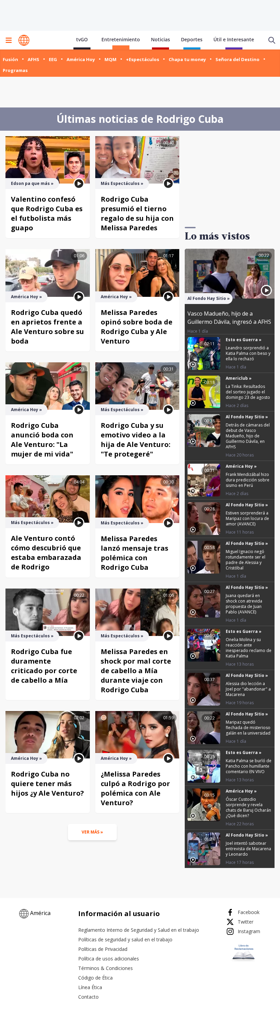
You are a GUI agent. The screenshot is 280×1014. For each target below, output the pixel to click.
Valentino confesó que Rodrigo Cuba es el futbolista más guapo (47, 213)
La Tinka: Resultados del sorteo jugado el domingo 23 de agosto (248, 391)
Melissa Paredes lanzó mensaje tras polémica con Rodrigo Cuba (134, 553)
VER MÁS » (92, 832)
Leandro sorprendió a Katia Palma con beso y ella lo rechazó (248, 353)
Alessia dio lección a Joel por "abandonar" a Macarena (248, 689)
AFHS (33, 59)
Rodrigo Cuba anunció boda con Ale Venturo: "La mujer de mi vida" (42, 440)
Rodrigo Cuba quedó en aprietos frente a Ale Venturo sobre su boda (47, 327)
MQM (110, 59)
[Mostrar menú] (8, 40)
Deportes (191, 39)
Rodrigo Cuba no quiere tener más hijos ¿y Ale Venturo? (47, 783)
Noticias (160, 39)
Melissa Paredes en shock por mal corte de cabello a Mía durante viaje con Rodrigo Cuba (136, 670)
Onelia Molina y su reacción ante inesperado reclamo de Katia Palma (248, 648)
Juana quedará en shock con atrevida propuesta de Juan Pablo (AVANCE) (244, 604)
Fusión (10, 59)
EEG (53, 59)
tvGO (82, 39)
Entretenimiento (120, 39)
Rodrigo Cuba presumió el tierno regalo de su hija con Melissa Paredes (137, 213)
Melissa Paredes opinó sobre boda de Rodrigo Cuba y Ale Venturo (136, 327)
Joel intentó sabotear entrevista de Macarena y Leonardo (248, 848)
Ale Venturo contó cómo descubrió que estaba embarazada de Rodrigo (46, 552)
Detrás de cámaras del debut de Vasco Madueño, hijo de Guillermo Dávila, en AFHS (248, 436)
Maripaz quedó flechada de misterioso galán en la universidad (248, 727)
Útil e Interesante (233, 39)
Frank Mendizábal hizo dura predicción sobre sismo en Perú (247, 480)
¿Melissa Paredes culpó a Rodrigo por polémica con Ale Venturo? (135, 788)
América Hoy (81, 59)
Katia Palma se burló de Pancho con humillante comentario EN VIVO (248, 766)
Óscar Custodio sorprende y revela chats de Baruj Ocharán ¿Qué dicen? (248, 807)
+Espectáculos (142, 59)
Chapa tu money (187, 59)
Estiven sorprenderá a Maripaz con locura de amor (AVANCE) (247, 518)
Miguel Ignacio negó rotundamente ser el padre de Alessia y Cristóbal (245, 560)
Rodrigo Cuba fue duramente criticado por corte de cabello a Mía (44, 666)
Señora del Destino (237, 59)
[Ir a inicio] (23, 40)
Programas (15, 70)
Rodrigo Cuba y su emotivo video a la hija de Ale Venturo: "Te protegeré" (135, 440)
